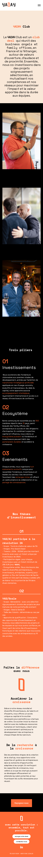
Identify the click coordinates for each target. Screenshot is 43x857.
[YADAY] (8, 5)
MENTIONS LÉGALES (27, 853)
